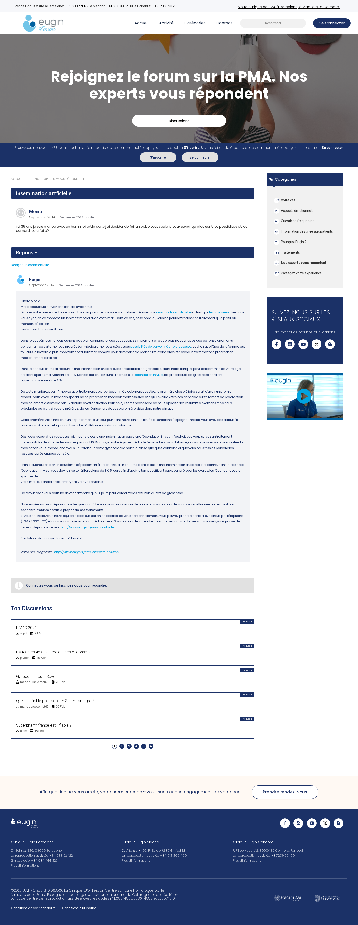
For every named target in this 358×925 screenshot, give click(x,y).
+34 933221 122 (77, 6)
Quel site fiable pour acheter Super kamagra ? (55, 700)
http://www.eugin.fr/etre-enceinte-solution (86, 552)
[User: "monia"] (21, 213)
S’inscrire (158, 157)
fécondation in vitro (148, 374)
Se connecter (200, 157)
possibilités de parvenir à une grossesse (160, 346)
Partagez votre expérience (298, 273)
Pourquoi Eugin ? (291, 242)
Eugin (34, 279)
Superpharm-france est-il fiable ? (44, 725)
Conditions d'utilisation (79, 908)
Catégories (195, 23)
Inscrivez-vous (71, 585)
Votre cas (285, 200)
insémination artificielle (173, 312)
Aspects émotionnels (294, 211)
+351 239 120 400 (166, 6)
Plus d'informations (25, 865)
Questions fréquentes (295, 221)
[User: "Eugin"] (21, 280)
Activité (166, 23)
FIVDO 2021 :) (28, 627)
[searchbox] (273, 23)
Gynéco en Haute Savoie (37, 676)
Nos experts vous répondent (300, 262)
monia (35, 211)
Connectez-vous (39, 585)
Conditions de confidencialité (33, 908)
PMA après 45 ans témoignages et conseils (53, 652)
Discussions (179, 120)
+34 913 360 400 (119, 6)
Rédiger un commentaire (30, 265)
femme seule (219, 312)
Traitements (287, 252)
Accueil (141, 23)
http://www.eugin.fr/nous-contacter (88, 527)
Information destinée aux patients (304, 231)
